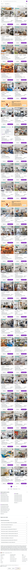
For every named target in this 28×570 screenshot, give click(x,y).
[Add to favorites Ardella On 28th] (26, 164)
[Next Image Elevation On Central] (12, 68)
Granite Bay (3, 194)
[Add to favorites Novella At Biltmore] (26, 82)
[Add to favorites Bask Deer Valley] (26, 356)
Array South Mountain (19, 257)
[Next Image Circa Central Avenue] (26, 68)
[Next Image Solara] (12, 12)
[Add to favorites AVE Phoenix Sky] (26, 108)
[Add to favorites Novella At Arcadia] (26, 127)
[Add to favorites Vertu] (26, 449)
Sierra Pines (3, 220)
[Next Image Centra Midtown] (12, 453)
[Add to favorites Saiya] (26, 208)
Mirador (17, 442)
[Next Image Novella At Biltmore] (26, 86)
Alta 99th (3, 331)
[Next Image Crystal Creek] (12, 167)
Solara (3, 20)
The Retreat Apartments (19, 424)
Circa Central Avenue (19, 294)
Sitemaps (2, 562)
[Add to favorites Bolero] (12, 227)
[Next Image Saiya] (26, 212)
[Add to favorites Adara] (26, 301)
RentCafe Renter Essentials (13, 558)
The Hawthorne (4, 424)
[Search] (26, 1)
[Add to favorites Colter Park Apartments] (12, 145)
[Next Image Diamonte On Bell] (12, 304)
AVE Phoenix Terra (4, 120)
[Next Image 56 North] (12, 86)
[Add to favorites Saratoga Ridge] (12, 264)
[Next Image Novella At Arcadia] (26, 130)
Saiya (16, 220)
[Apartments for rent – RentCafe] (2, 552)
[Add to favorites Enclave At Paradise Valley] (12, 467)
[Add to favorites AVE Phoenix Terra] (12, 108)
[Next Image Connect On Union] (12, 397)
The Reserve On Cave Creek (6, 294)
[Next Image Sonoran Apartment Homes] (12, 360)
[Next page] (26, 486)
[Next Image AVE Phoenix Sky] (26, 112)
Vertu (16, 461)
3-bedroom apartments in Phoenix (5, 499)
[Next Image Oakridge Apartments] (26, 12)
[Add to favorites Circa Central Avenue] (26, 64)
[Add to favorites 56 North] (12, 82)
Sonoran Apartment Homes (6, 368)
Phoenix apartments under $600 (18, 496)
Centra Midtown (4, 461)
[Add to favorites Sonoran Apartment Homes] (12, 356)
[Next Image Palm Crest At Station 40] (26, 341)
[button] (7, 12)
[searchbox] (15, 1)
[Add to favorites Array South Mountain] (26, 245)
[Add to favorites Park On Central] (26, 319)
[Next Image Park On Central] (26, 323)
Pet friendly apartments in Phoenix (5, 506)
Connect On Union (4, 405)
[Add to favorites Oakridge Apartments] (26, 8)
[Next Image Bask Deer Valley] (26, 360)
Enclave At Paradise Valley (6, 479)
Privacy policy (23, 557)
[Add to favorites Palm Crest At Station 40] (26, 338)
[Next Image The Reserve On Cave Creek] (12, 286)
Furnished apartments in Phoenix (4, 507)
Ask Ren (18, 568)
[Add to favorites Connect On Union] (12, 393)
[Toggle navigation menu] (1, 1)
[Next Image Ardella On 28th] (26, 167)
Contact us (2, 557)
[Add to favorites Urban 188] (12, 375)
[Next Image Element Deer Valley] (12, 49)
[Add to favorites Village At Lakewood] (26, 393)
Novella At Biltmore (18, 94)
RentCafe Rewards (12, 557)
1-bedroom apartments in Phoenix (5, 496)
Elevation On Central (5, 257)
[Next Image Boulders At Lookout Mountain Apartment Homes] (12, 30)
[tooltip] (2, 19)
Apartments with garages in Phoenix (5, 510)
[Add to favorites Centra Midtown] (12, 449)
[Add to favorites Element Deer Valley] (12, 45)
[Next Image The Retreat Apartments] (26, 416)
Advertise (2, 561)
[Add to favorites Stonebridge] (26, 227)
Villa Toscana (17, 57)
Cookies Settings (24, 561)
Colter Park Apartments (5, 156)
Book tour (4, 24)
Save (13, 568)
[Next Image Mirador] (26, 434)
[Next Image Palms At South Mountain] (26, 267)
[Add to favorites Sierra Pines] (12, 208)
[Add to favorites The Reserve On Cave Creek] (12, 282)
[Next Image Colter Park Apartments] (12, 149)
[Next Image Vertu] (26, 453)
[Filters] (26, 3)
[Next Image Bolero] (12, 230)
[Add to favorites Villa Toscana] (26, 45)
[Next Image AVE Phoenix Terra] (12, 112)
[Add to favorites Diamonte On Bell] (12, 301)
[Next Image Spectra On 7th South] (26, 149)
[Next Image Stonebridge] (26, 230)
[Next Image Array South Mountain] (26, 249)
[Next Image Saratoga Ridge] (12, 267)
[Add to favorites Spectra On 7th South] (26, 145)
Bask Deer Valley (18, 368)
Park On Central (18, 331)
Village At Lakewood (18, 405)
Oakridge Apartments (19, 20)
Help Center (2, 558)
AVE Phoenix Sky (18, 120)
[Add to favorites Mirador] (26, 430)
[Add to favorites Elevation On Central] (12, 64)
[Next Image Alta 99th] (12, 323)
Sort (26, 6)
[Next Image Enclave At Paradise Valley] (12, 471)
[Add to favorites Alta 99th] (12, 319)
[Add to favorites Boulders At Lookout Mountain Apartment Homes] (12, 27)
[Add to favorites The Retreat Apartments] (26, 412)
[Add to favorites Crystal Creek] (12, 164)
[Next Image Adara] (26, 304)
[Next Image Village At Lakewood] (26, 397)
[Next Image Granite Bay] (12, 186)
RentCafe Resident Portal (13, 561)
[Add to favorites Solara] (12, 8)
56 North (3, 94)
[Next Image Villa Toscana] (26, 49)
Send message (10, 24)
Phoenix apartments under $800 (18, 499)
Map (10, 568)
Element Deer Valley (5, 57)
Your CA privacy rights (24, 558)
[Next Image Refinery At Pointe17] (26, 30)
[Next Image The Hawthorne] (12, 416)
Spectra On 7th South (19, 157)
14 (16, 486)
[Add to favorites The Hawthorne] (12, 412)
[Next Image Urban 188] (12, 379)
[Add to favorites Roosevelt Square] (12, 127)
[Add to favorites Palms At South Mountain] (26, 264)
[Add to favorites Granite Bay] (12, 182)
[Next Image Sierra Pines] (12, 212)
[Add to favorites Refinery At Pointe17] (26, 27)
